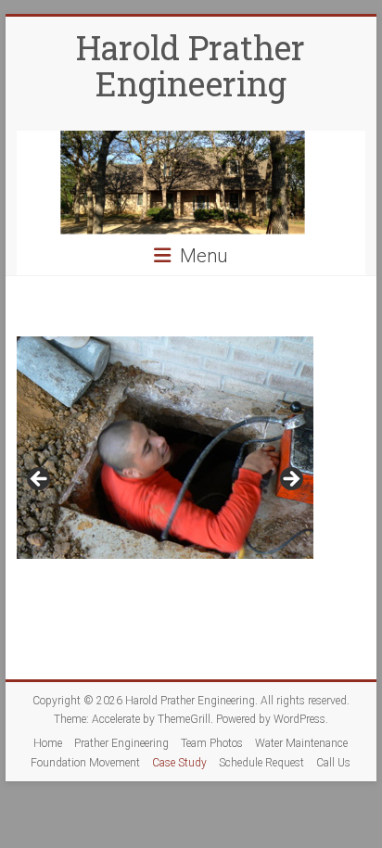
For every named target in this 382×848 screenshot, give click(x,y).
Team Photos (212, 743)
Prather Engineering (121, 743)
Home (47, 743)
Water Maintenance (301, 743)
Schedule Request (261, 762)
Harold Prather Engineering (190, 65)
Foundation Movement (85, 762)
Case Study (179, 762)
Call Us (333, 762)
